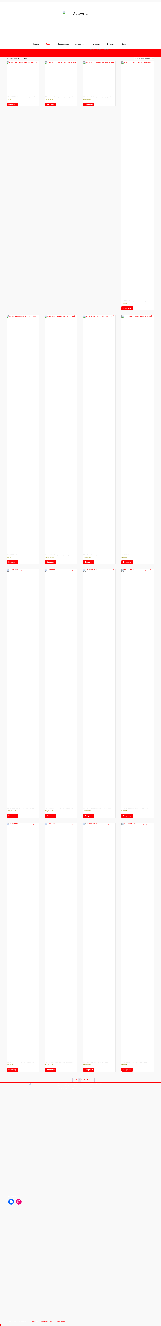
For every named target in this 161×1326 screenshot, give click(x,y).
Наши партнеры (63, 44)
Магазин (48, 44)
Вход (124, 44)
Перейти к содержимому (9, 1)
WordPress (31, 1321)
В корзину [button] (12, 104)
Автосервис (80, 44)
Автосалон (96, 44)
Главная (36, 44)
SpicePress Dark (46, 1321)
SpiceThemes (59, 1321)
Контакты (110, 44)
